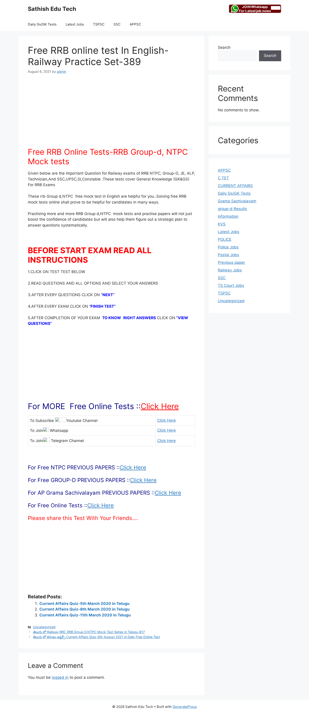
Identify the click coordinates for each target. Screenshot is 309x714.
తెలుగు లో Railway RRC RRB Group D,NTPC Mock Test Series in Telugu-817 (89, 632)
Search (224, 47)
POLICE (224, 239)
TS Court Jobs (231, 285)
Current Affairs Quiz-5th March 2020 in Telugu (84, 603)
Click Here (160, 406)
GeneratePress (185, 707)
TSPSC (99, 24)
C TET (223, 178)
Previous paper (231, 262)
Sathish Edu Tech (52, 8)
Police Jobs (228, 247)
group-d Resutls (232, 208)
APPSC (135, 24)
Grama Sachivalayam (237, 201)
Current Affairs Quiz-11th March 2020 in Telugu (85, 615)
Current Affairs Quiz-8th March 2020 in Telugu (84, 609)
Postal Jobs (228, 255)
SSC (117, 24)
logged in (60, 677)
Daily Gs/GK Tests (42, 24)
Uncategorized (44, 627)
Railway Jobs (230, 270)
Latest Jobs (75, 24)
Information (228, 216)
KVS (222, 224)
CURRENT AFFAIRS (235, 185)
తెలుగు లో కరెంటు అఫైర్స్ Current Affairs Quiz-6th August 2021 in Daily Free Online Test (96, 637)
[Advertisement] (111, 113)
